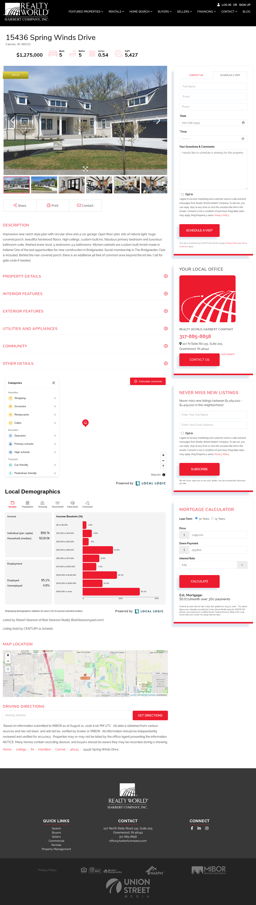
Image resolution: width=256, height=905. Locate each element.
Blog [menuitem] (246, 11)
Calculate (199, 581)
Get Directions (150, 715)
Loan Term (185, 518)
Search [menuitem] (56, 828)
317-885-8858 (195, 336)
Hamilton (44, 749)
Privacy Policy (222, 215)
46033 (74, 749)
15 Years (220, 518)
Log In (226, 5)
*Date (182, 115)
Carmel (60, 749)
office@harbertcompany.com (128, 841)
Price (182, 528)
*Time (183, 131)
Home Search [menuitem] (139, 11)
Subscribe (199, 469)
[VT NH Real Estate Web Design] (128, 887)
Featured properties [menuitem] (84, 11)
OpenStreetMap (148, 695)
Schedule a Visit (230, 75)
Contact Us (196, 75)
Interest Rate (187, 558)
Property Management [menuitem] (56, 849)
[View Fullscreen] (8, 669)
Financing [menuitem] (205, 11)
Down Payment (188, 543)
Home (7, 749)
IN (32, 749)
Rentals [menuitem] (115, 11)
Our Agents (228, 354)
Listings (21, 749)
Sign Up (244, 5)
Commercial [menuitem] (56, 841)
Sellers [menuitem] (183, 11)
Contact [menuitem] (227, 11)
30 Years (204, 518)
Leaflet (133, 695)
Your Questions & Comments (197, 146)
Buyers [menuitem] (163, 11)
